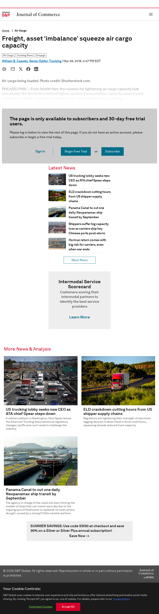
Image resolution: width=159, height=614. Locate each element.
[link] (79, 300)
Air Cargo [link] (8, 55)
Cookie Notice (121, 599)
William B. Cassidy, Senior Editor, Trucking (31, 61)
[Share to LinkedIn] (36, 69)
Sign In (40, 151)
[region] (79, 598)
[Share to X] (20, 69)
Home (5, 30)
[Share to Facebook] (28, 69)
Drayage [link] (40, 55)
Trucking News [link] (25, 55)
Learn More (79, 317)
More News (80, 260)
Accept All (68, 606)
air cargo (21, 30)
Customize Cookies (40, 606)
